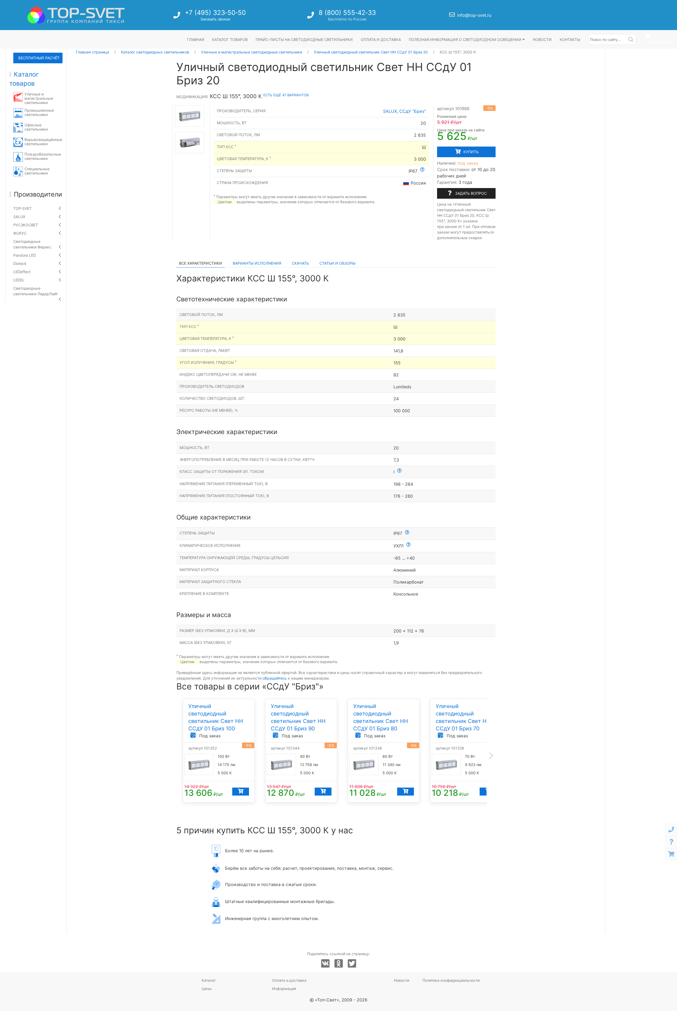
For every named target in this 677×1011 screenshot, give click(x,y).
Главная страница (92, 52)
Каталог (209, 980)
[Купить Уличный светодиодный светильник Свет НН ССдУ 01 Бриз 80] (405, 792)
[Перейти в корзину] (671, 854)
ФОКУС (20, 233)
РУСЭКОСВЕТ (25, 225)
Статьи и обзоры (337, 263)
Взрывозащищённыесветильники (43, 141)
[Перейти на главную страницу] (75, 15)
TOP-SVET (22, 208)
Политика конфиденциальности (451, 980)
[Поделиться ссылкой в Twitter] (352, 963)
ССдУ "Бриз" (412, 111)
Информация (284, 988)
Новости (542, 39)
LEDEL (18, 280)
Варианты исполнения (257, 263)
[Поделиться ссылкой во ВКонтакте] (325, 963)
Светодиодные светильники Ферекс (32, 244)
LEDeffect (22, 271)
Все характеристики (200, 263)
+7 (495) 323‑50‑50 (215, 12)
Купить (470, 151)
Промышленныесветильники (39, 112)
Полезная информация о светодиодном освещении (465, 39)
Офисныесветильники (36, 127)
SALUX (19, 216)
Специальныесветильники (36, 171)
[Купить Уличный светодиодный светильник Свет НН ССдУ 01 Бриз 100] (240, 792)
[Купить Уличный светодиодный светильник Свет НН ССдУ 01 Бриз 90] (322, 792)
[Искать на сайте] (630, 39)
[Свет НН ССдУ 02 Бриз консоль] (190, 142)
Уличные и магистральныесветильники (38, 98)
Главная (195, 39)
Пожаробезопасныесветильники (42, 156)
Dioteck (20, 263)
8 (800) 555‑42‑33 (347, 12)
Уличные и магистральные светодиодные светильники (251, 52)
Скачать (300, 263)
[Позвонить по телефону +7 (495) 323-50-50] (177, 17)
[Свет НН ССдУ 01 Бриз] (190, 115)
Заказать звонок (215, 19)
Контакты (570, 39)
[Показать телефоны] (671, 830)
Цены (207, 988)
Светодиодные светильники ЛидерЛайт (35, 291)
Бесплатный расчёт (39, 58)
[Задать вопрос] (671, 842)
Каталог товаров (230, 39)
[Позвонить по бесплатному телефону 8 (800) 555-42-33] (311, 17)
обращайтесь (275, 678)
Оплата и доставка (381, 39)
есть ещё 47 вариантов (286, 95)
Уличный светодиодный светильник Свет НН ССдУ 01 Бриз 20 (371, 52)
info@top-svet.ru (474, 15)
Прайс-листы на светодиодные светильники (304, 39)
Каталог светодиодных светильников (155, 52)
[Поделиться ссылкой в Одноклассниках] (338, 963)
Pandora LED (24, 255)
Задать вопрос (470, 193)
